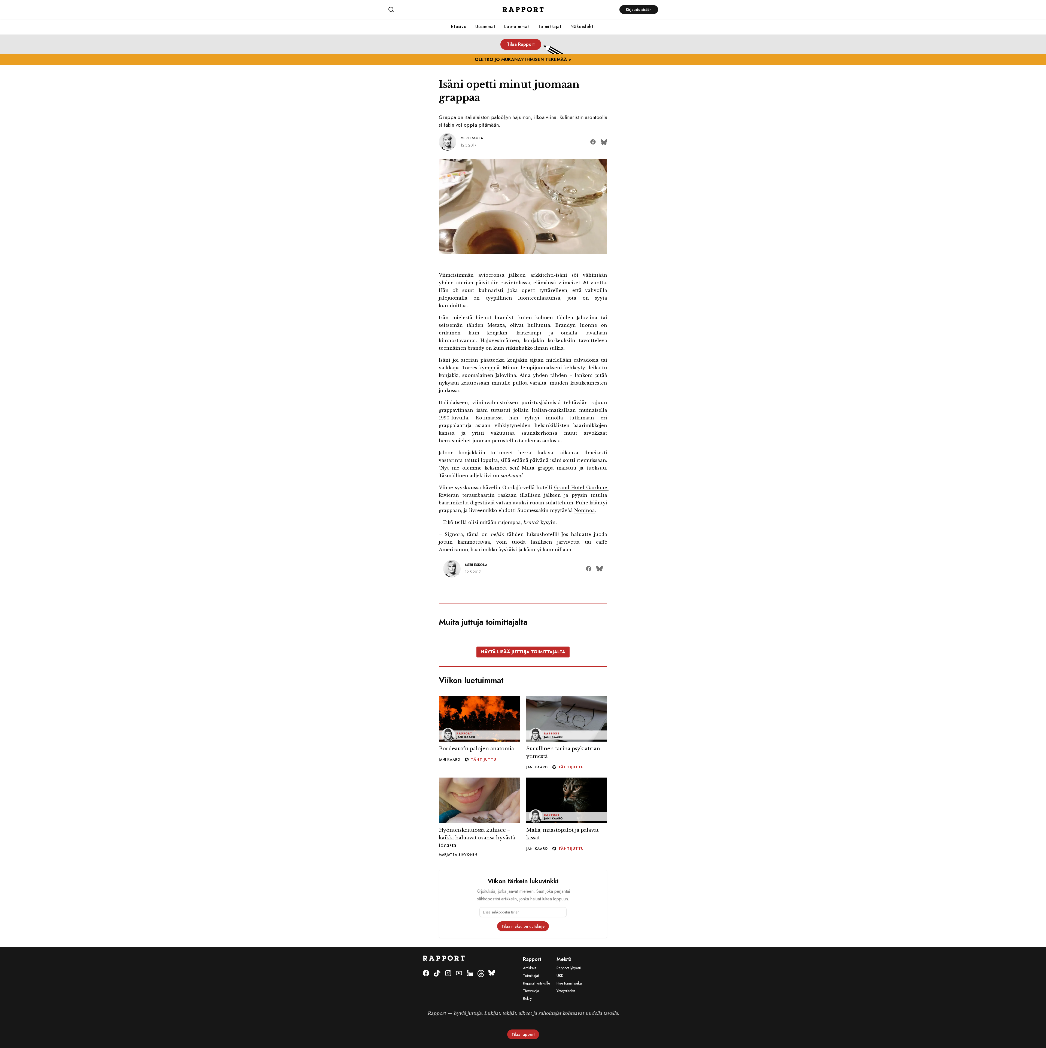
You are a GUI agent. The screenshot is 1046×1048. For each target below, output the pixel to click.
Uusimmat (485, 26)
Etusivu (459, 26)
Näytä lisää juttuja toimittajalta (523, 692)
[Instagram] (448, 1013)
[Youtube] (459, 1013)
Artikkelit (529, 1008)
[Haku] (433, 9)
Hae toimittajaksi (569, 1023)
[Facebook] (426, 1013)
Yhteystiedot (566, 1031)
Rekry (527, 1038)
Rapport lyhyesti (569, 1008)
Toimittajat (550, 26)
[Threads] (481, 1013)
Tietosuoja (531, 1031)
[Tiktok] (437, 1013)
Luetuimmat (516, 26)
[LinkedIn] (470, 1013)
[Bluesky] (491, 1013)
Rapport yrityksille (536, 1023)
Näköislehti (582, 26)
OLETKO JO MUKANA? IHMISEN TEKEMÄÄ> (523, 59)
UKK (560, 1016)
